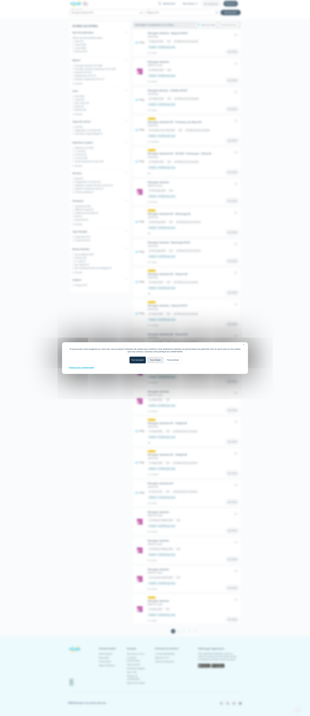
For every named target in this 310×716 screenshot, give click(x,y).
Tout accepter (137, 360)
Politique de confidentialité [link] (81, 367)
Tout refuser (155, 360)
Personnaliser (173, 360)
